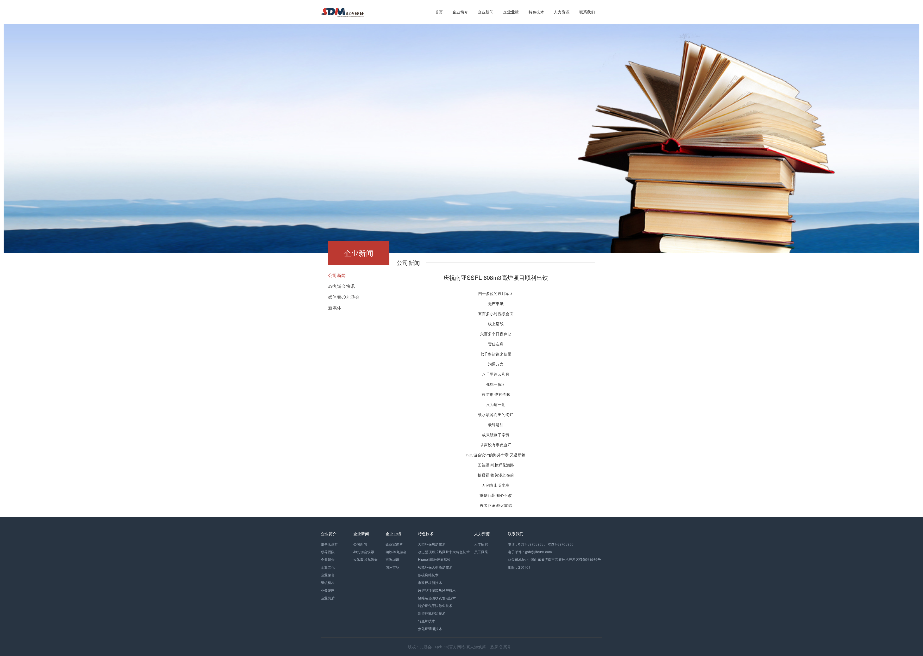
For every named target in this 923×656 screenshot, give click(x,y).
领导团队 (328, 551)
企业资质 (328, 597)
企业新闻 (485, 12)
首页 (439, 12)
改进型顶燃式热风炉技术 (437, 590)
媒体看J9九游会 (365, 559)
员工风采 (481, 551)
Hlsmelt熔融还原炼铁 (434, 559)
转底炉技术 (426, 621)
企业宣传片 (394, 544)
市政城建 (392, 559)
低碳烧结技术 (428, 574)
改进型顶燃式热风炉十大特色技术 (444, 551)
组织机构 (328, 582)
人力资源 (561, 12)
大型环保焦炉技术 (432, 544)
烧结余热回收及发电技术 (437, 597)
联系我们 (587, 12)
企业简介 (460, 12)
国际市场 (392, 567)
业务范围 (328, 590)
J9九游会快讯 (363, 551)
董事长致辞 (329, 544)
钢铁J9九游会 (396, 551)
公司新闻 (360, 544)
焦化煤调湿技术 (430, 628)
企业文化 (328, 567)
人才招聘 (481, 544)
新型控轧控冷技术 (432, 613)
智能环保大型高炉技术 (435, 567)
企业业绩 (511, 12)
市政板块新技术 (430, 582)
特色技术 (536, 12)
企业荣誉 (328, 574)
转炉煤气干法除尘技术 (435, 605)
